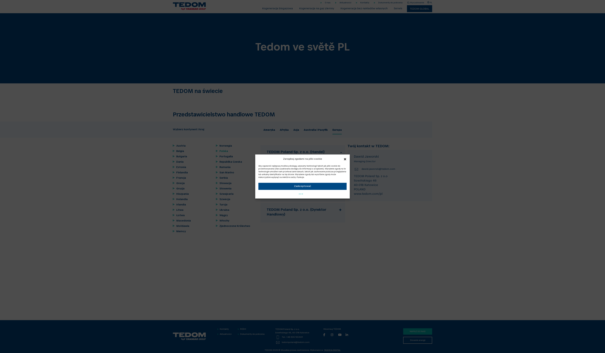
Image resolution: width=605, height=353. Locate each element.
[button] (345, 159)
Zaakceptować (302, 186)
